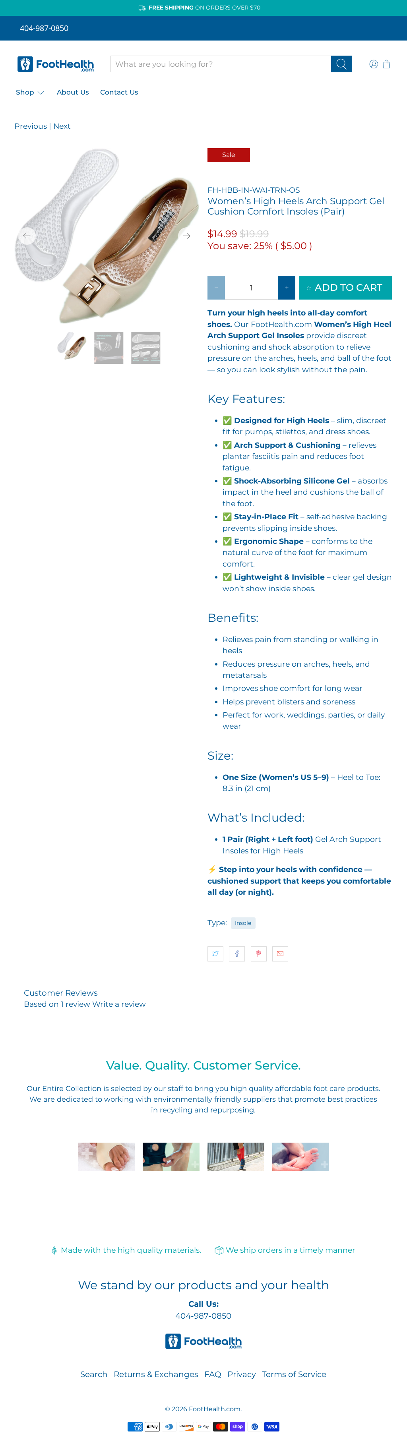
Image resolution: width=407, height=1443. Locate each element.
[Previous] (27, 236)
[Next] (187, 236)
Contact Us (119, 92)
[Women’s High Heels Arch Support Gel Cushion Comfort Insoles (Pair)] (107, 236)
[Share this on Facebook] (237, 953)
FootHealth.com (214, 1409)
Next (62, 126)
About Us (73, 92)
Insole (243, 923)
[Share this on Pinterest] (259, 953)
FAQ (212, 1374)
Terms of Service (294, 1374)
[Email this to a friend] (280, 953)
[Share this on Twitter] (215, 953)
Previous (30, 126)
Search (94, 1374)
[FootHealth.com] (55, 63)
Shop (25, 92)
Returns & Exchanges (156, 1374)
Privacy (241, 1374)
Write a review (119, 1004)
